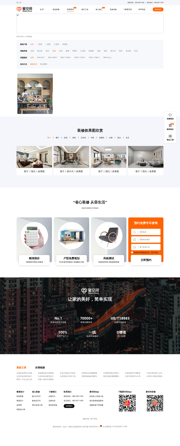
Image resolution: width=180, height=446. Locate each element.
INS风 (75, 51)
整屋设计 (20, 401)
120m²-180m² (94, 57)
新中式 (113, 51)
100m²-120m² (79, 57)
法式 (61, 51)
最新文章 (21, 367)
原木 (47, 51)
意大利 (39, 51)
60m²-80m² (52, 57)
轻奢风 (91, 51)
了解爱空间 (127, 9)
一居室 (39, 44)
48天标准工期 (37, 405)
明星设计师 (21, 409)
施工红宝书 (36, 396)
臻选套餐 (56, 9)
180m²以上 (107, 57)
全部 (32, 44)
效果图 (19, 405)
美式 (105, 51)
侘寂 (54, 51)
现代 (120, 51)
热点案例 (43, 64)
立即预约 (146, 260)
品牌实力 (52, 396)
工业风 (82, 51)
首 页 (42, 9)
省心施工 (99, 9)
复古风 (128, 51)
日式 (136, 51)
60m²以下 (41, 57)
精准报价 (158, 9)
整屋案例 (71, 9)
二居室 (48, 44)
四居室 (64, 44)
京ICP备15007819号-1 (90, 427)
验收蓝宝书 (36, 401)
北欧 (99, 51)
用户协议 (154, 252)
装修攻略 (113, 9)
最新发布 (33, 64)
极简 (67, 51)
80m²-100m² (66, 57)
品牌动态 (52, 401)
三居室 (56, 44)
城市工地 (84, 9)
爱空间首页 (20, 36)
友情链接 (40, 367)
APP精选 (141, 9)
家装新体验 (53, 405)
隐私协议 (146, 252)
